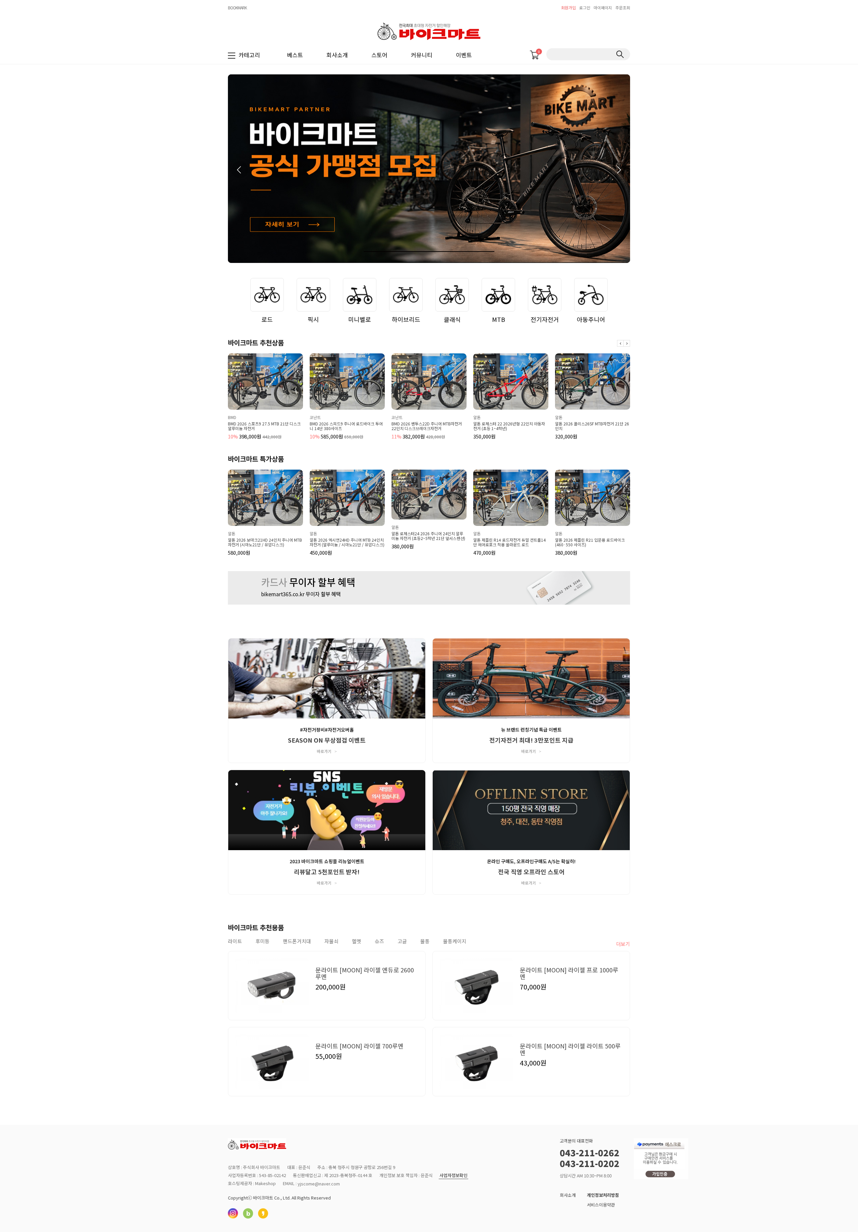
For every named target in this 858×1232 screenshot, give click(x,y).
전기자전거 (545, 319)
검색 (620, 54)
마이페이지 (603, 7)
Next (626, 343)
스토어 (379, 55)
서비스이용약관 (601, 1205)
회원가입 (568, 7)
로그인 (584, 7)
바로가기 (327, 751)
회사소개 (337, 55)
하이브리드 (406, 319)
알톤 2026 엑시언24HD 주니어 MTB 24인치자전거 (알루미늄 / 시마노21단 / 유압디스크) (347, 542)
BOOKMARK (237, 7)
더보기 (623, 943)
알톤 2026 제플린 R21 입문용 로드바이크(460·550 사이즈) (590, 542)
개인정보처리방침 (603, 1195)
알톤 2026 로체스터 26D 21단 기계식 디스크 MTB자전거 (591, 426)
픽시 (313, 319)
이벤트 (464, 55)
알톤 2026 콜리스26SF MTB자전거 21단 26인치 (510, 426)
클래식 (452, 319)
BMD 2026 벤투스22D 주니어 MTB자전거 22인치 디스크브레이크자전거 (345, 426)
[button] (618, 169)
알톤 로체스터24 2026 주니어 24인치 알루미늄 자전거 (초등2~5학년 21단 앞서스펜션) (428, 536)
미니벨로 (359, 319)
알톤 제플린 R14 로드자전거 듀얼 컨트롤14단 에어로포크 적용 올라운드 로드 (509, 542)
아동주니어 (591, 319)
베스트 (295, 55)
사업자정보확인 (453, 1175)
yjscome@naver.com (319, 1183)
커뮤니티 (421, 55)
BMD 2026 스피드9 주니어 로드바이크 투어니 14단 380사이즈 (264, 426)
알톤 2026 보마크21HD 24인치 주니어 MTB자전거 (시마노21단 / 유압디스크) (265, 542)
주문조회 (622, 7)
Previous (620, 343)
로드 (267, 319)
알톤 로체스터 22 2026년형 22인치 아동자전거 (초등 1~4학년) (427, 426)
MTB (498, 319)
